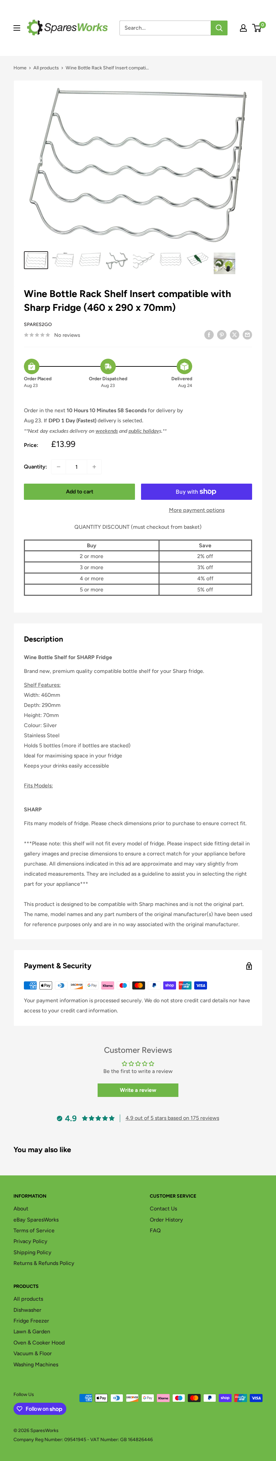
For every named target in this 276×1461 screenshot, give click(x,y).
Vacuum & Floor (32, 1353)
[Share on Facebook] (209, 334)
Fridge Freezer (31, 1321)
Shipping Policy (32, 1252)
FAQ (155, 1230)
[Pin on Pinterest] (222, 334)
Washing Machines (35, 1364)
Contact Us (163, 1208)
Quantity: (35, 466)
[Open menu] (16, 28)
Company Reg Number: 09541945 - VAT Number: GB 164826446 (83, 1439)
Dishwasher (27, 1310)
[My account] (243, 28)
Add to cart (79, 491)
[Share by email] (247, 334)
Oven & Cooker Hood (39, 1342)
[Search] (219, 28)
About (20, 1208)
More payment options (197, 510)
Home (20, 68)
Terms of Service (34, 1230)
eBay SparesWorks (36, 1219)
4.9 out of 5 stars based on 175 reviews (172, 1118)
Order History (166, 1219)
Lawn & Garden (31, 1331)
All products (46, 68)
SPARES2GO (38, 324)
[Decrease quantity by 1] (58, 467)
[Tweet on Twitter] (234, 334)
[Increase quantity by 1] (94, 467)
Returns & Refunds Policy (43, 1263)
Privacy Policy (30, 1241)
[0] (257, 28)
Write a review (138, 1090)
